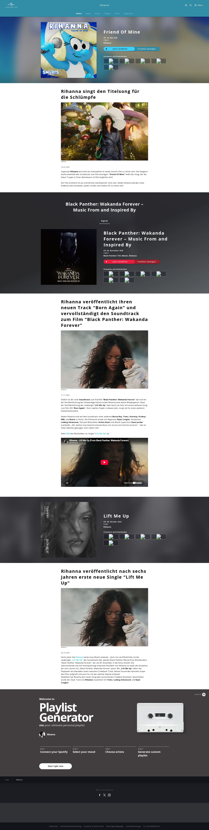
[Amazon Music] (127, 61)
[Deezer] (159, 61)
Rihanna (79, 657)
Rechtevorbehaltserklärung (70, 826)
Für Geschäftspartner (151, 826)
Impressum (53, 826)
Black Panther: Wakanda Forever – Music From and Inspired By (136, 239)
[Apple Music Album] (111, 61)
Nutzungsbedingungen (115, 826)
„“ (77, 660)
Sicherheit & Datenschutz (94, 826)
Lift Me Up (116, 516)
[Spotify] (143, 61)
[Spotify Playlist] (127, 281)
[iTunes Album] (111, 68)
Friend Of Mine (122, 32)
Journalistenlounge (133, 826)
